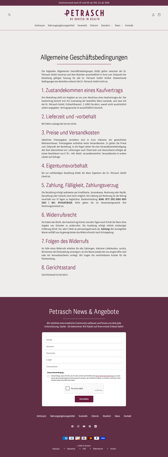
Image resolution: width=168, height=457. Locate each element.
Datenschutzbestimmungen (105, 376)
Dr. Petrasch (87, 446)
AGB (84, 449)
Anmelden (84, 399)
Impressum (56, 449)
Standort (107, 416)
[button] (9, 15)
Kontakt (127, 416)
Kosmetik (83, 416)
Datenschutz (71, 449)
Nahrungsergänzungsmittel (62, 416)
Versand (113, 449)
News (117, 416)
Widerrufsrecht (98, 449)
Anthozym (41, 416)
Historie (95, 416)
